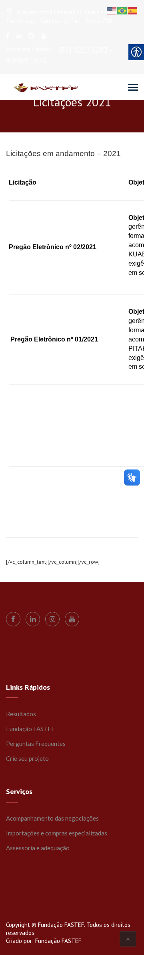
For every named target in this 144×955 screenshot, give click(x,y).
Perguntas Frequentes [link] (36, 743)
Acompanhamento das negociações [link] (52, 818)
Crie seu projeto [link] (27, 758)
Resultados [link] (21, 713)
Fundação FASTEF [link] (30, 728)
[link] (8, 36)
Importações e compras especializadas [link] (56, 833)
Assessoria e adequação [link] (38, 847)
